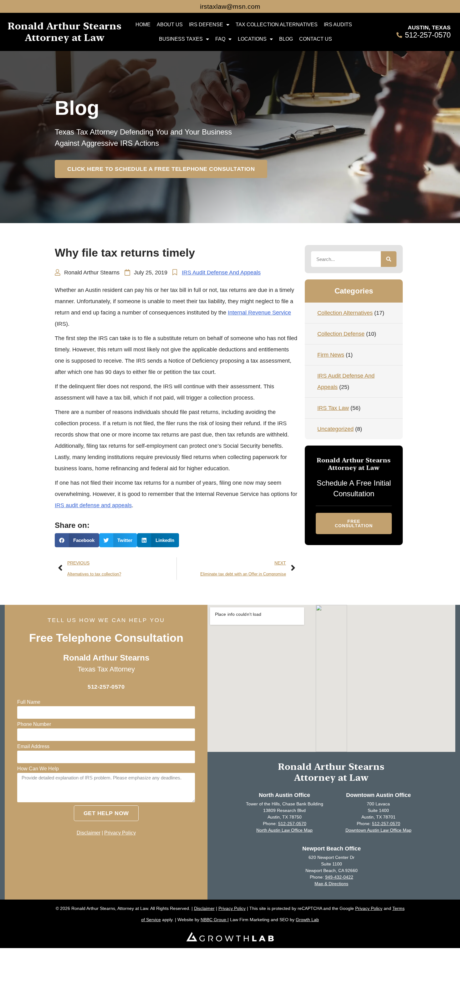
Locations (252, 39)
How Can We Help (38, 768)
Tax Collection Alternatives (277, 24)
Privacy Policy (120, 832)
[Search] (388, 259)
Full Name (28, 702)
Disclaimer (88, 832)
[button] (161, 169)
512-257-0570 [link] (292, 823)
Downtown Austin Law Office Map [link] (378, 830)
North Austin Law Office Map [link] (284, 830)
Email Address (33, 746)
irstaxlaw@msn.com (230, 6)
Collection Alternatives (345, 313)
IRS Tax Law (333, 408)
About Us (170, 24)
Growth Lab (307, 919)
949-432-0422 (339, 877)
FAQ (220, 39)
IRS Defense (206, 24)
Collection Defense (341, 334)
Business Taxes (181, 39)
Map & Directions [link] (331, 883)
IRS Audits (338, 24)
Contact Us (315, 39)
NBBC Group (214, 919)
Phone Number (34, 724)
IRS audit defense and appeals (93, 505)
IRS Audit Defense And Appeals (221, 272)
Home (143, 24)
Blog (286, 39)
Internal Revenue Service (259, 312)
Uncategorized (335, 429)
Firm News (330, 355)
